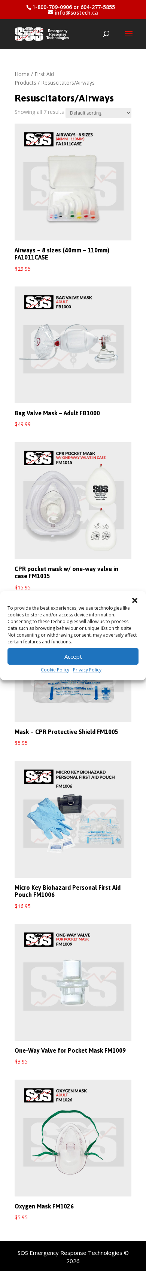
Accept (73, 656)
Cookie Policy (55, 670)
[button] (135, 600)
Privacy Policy (87, 670)
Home (22, 74)
